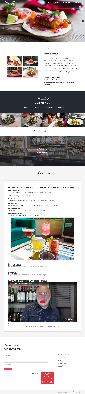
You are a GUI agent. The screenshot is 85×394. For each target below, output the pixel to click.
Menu (49, 2)
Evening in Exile (62, 107)
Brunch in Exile (37, 107)
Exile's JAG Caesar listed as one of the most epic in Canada (27, 267)
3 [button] (46, 40)
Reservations (67, 2)
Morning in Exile (23, 107)
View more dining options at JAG (42, 326)
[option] (42, 21)
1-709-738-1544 (63, 357)
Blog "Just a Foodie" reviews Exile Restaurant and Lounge (27, 275)
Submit (8, 369)
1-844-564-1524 (65, 354)
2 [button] (45, 40)
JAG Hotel (47, 60)
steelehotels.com (63, 392)
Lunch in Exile (49, 107)
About (42, 2)
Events (57, 2)
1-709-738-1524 (64, 356)
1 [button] (43, 40)
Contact (77, 2)
